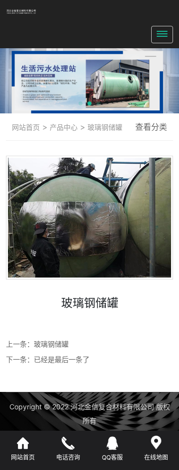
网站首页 (26, 127)
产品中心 (63, 127)
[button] (81, 103)
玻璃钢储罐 (104, 127)
